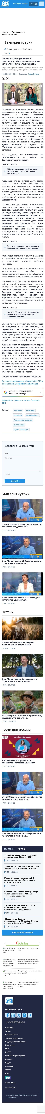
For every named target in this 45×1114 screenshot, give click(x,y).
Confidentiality (10, 1087)
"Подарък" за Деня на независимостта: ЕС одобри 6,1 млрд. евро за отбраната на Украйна (21, 921)
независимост (32, 415)
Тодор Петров (33, 74)
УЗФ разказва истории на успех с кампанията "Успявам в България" (18, 761)
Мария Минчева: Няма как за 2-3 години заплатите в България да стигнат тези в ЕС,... (19, 880)
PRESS (8, 1052)
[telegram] (30, 1015)
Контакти (9, 1027)
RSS (7, 1073)
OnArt (8, 1077)
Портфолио (10, 1045)
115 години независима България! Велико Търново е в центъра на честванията (22, 171)
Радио (8, 1062)
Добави (14, 481)
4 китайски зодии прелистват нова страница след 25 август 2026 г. (20, 856)
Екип (7, 1048)
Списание (9, 1066)
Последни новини (20, 4)
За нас (8, 1031)
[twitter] (18, 1015)
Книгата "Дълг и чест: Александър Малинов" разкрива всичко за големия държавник (23, 314)
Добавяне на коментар (19, 445)
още (6, 53)
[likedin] (13, 1015)
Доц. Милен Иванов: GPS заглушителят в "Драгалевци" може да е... (21, 562)
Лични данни (10, 1083)
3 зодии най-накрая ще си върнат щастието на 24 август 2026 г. (18, 643)
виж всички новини (22, 933)
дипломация (19, 425)
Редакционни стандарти (15, 1041)
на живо (33, 4)
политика (18, 415)
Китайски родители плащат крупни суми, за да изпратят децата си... (22, 716)
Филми (8, 1069)
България (18, 410)
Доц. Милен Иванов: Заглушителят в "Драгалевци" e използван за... (19, 680)
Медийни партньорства (15, 1055)
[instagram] (24, 1015)
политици (30, 410)
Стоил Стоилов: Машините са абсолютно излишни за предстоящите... (22, 525)
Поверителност (12, 1034)
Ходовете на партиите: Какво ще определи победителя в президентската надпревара (19, 907)
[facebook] (7, 1015)
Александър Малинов (23, 420)
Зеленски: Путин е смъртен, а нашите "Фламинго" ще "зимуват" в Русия (21, 867)
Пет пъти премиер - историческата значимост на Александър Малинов (23, 247)
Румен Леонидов (21, 429)
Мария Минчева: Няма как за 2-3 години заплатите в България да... (21, 598)
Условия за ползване (14, 1038)
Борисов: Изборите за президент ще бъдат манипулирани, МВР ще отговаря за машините (21, 894)
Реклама (8, 1059)
